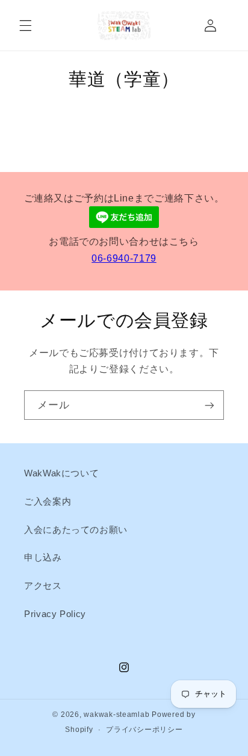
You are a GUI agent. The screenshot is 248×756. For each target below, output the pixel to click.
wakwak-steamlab (116, 714)
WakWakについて (61, 473)
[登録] (209, 405)
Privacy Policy (55, 614)
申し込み (43, 557)
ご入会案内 (47, 501)
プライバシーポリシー (144, 729)
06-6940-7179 (124, 258)
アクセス (43, 586)
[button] (25, 25)
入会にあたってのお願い (76, 530)
